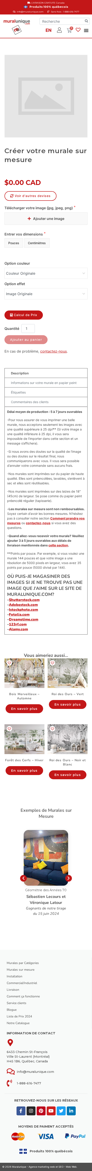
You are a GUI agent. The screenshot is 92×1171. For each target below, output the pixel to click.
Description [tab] (20, 373)
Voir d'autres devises (33, 196)
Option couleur (17, 263)
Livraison (13, 990)
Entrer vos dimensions (24, 234)
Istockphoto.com (23, 609)
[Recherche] (86, 21)
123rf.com (18, 624)
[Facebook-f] (21, 1110)
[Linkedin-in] (71, 1110)
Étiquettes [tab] (18, 392)
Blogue (12, 1010)
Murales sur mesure (20, 970)
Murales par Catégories (23, 963)
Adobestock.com (23, 604)
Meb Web (71, 1166)
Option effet (14, 284)
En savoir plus (24, 709)
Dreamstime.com (23, 619)
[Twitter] (61, 1110)
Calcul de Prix (25, 315)
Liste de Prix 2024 (19, 1016)
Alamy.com (18, 629)
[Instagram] (31, 1110)
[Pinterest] (41, 1110)
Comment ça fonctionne (23, 996)
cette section (58, 545)
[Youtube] (51, 1110)
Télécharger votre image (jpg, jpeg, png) (39, 208)
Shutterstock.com (24, 599)
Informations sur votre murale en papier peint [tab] (44, 383)
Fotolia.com (19, 614)
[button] (86, 30)
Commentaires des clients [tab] (29, 402)
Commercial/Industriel (22, 983)
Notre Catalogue (18, 1023)
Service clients (16, 1003)
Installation (14, 976)
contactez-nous (53, 351)
